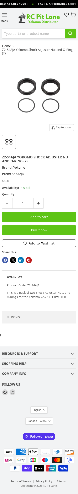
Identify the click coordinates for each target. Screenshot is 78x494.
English (37, 410)
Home (6, 46)
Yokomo (19, 167)
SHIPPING (13, 317)
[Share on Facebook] (5, 260)
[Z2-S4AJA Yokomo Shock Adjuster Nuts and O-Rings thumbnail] (9, 142)
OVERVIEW (14, 277)
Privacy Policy (44, 481)
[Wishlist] (66, 14)
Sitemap (62, 481)
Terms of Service (21, 481)
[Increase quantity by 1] (39, 203)
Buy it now (39, 230)
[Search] (70, 33)
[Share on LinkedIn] (21, 260)
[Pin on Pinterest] (29, 260)
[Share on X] (13, 260)
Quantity (8, 194)
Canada (37, 421)
